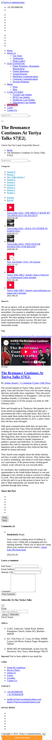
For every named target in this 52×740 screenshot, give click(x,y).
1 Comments (26, 383)
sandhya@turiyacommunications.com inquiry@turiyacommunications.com (24, 700)
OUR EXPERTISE (16, 63)
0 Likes (35, 383)
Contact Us (12, 110)
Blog (15, 89)
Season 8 (11, 172)
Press (15, 87)
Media (10, 84)
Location (11, 678)
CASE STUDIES (15, 92)
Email (3, 608)
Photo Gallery (19, 61)
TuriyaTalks (12, 105)
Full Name (6, 566)
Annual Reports (20, 74)
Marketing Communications (25, 76)
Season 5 (11, 182)
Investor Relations (21, 81)
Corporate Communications (25, 79)
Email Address (7, 569)
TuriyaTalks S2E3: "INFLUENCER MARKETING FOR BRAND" (23, 245)
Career (10, 107)
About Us (11, 53)
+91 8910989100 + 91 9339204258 (15, 693)
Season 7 (11, 174)
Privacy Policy (13, 670)
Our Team (17, 55)
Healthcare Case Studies (24, 100)
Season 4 (11, 185)
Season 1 (11, 192)
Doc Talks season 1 (16, 177)
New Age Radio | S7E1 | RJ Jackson (23, 262)
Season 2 (11, 190)
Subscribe (14, 614)
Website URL (7, 572)
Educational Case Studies (24, 102)
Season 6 (11, 179)
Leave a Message (22, 738)
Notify (4, 517)
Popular (10, 197)
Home (10, 50)
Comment (5, 591)
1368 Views (45, 383)
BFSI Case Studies (21, 97)
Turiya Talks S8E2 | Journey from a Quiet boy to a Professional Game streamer (28, 276)
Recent (10, 200)
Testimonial (18, 58)
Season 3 (11, 187)
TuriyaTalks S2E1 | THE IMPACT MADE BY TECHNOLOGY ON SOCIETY (28, 214)
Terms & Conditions (16, 667)
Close (4, 614)
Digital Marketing (21, 71)
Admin (7, 383)
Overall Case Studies (22, 94)
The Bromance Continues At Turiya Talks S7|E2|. (22, 375)
